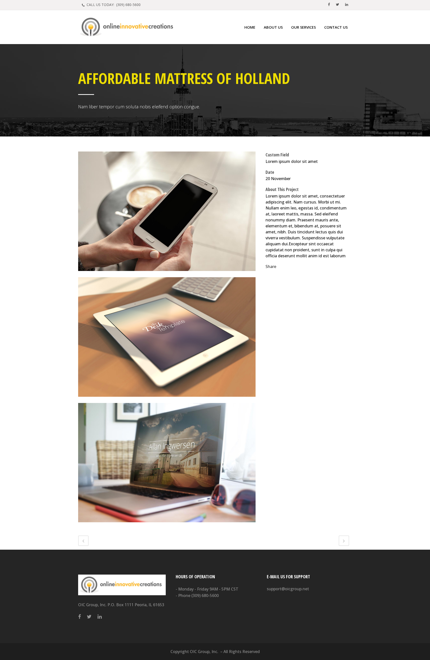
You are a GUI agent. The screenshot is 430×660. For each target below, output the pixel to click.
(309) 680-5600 (205, 595)
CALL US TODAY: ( (113, 4)
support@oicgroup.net (288, 589)
